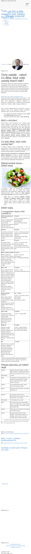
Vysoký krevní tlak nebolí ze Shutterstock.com (12, 96)
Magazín (7, 22)
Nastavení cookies (15, 547)
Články (6, 23)
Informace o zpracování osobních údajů (15, 545)
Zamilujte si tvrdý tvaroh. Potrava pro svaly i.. (14, 448)
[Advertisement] (15, 42)
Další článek (5, 484)
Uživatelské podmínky (15, 544)
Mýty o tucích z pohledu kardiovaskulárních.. (10, 439)
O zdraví (7, 25)
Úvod (5, 20)
